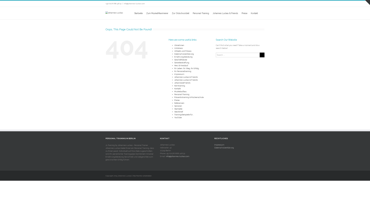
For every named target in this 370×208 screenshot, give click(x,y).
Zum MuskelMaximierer (157, 13)
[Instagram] (259, 4)
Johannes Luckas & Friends (225, 13)
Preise (244, 13)
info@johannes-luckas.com (134, 4)
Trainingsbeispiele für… (184, 115)
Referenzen (179, 103)
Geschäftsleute (180, 60)
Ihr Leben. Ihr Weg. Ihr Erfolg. (186, 68)
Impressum (179, 74)
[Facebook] (245, 4)
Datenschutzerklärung (184, 54)
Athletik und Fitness (182, 51)
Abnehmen (179, 45)
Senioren (178, 106)
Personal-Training (201, 13)
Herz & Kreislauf (181, 65)
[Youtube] (254, 4)
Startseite (138, 13)
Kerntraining (179, 86)
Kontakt (254, 13)
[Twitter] (250, 4)
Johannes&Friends (182, 83)
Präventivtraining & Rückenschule (189, 97)
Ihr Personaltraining (182, 71)
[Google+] (263, 4)
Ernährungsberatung (183, 57)
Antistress (178, 48)
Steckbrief (178, 112)
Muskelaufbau (180, 91)
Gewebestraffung (181, 63)
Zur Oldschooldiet (180, 13)
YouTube (178, 117)
